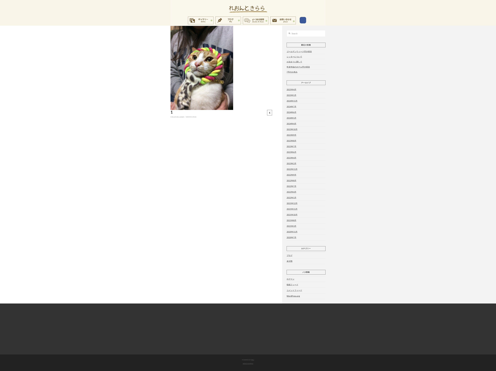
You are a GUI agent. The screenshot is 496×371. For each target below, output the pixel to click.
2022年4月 (291, 192)
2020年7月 (291, 237)
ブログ (289, 255)
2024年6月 (291, 112)
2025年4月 (291, 89)
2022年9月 (291, 175)
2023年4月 (291, 158)
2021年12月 (292, 203)
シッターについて (294, 56)
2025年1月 (291, 95)
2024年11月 (292, 101)
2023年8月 (291, 141)
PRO (252, 360)
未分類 (289, 261)
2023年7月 (291, 146)
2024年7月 (291, 106)
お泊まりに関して (294, 62)
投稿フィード (292, 284)
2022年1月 (291, 197)
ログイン (290, 279)
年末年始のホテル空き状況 (298, 67)
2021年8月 (291, 220)
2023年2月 (291, 163)
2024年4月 (291, 123)
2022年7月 (291, 186)
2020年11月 (292, 232)
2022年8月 (291, 180)
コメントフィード (294, 290)
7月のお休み (292, 72)
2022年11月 (292, 169)
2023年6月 (291, 152)
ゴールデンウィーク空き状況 (299, 51)
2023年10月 (292, 129)
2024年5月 (291, 118)
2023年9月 (291, 135)
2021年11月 (292, 209)
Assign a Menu (248, 363)
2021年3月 (291, 226)
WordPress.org (293, 296)
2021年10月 (292, 214)
